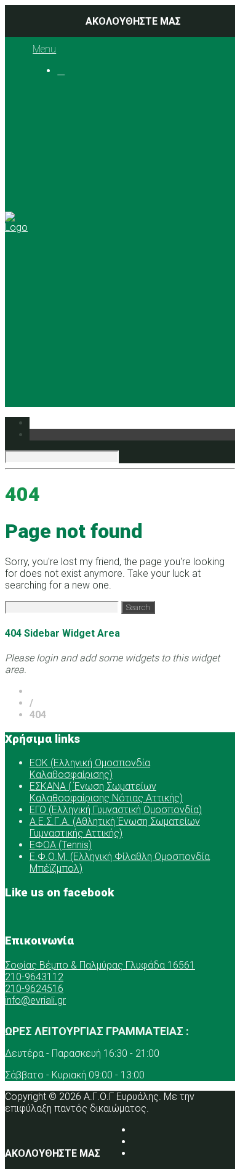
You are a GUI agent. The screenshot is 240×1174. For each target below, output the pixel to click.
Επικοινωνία (85, 350)
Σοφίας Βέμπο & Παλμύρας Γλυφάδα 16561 (100, 965)
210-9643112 (34, 977)
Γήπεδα (99, 233)
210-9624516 (34, 988)
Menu (44, 49)
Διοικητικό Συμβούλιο (133, 127)
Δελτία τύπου (113, 338)
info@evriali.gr (35, 1000)
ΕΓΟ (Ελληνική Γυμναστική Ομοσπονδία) (116, 810)
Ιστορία (99, 116)
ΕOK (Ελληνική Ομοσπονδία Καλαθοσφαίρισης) (90, 768)
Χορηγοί (76, 256)
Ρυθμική (100, 291)
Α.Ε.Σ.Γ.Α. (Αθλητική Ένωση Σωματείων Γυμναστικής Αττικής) (115, 827)
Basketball (129, 162)
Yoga (118, 221)
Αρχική (73, 92)
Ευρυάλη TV (108, 327)
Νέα (66, 268)
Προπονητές (110, 139)
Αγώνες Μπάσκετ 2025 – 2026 (171, 180)
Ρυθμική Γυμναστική (152, 198)
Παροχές (77, 244)
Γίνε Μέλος (97, 373)
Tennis (121, 209)
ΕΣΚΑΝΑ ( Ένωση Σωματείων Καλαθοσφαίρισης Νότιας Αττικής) (106, 792)
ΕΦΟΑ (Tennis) (61, 845)
